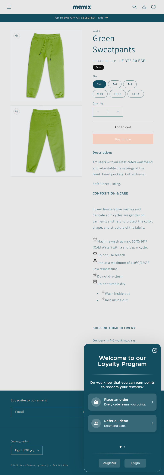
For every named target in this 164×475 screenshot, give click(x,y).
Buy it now (123, 139)
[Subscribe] (82, 412)
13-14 (135, 94)
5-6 (115, 84)
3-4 (99, 84)
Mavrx (22, 465)
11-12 (117, 94)
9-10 (100, 94)
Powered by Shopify (38, 465)
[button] (9, 7)
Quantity (98, 103)
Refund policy (60, 464)
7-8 (130, 84)
